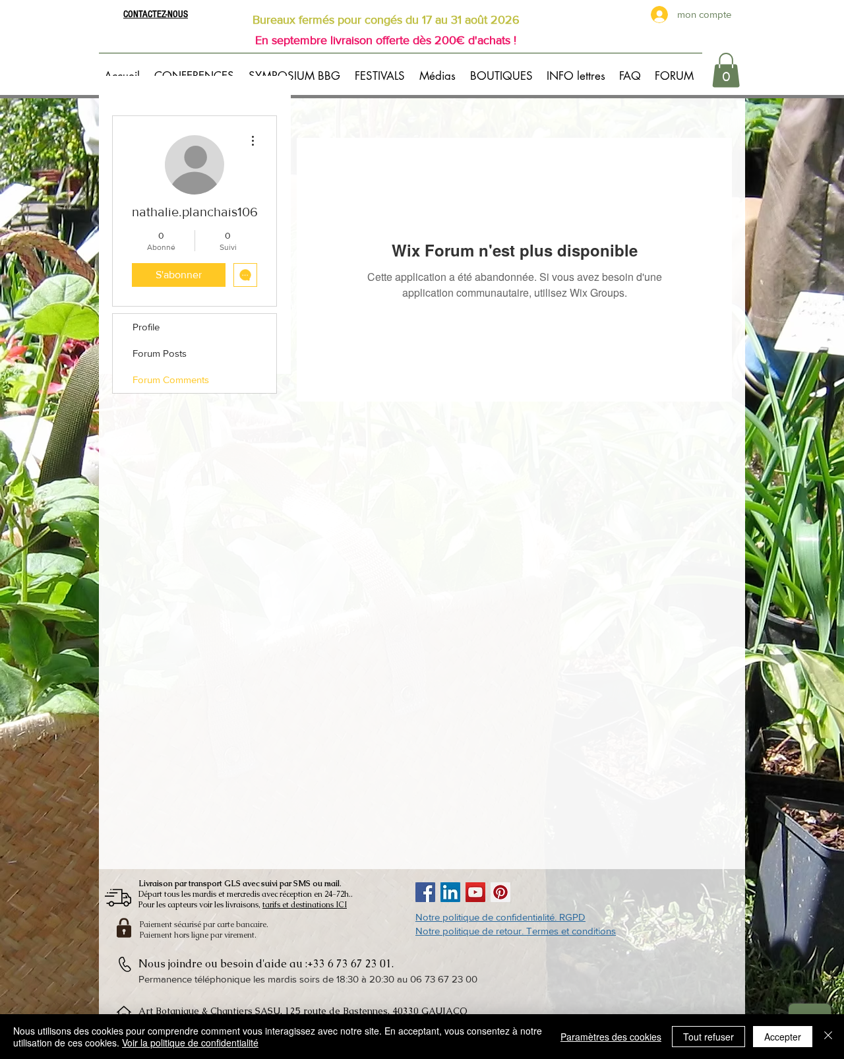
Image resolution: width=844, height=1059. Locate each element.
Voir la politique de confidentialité (190, 1042)
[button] (196, 70)
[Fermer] (828, 1036)
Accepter (782, 1036)
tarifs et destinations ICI (304, 904)
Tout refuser (708, 1036)
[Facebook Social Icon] (425, 892)
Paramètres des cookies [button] (610, 1036)
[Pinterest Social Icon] (500, 892)
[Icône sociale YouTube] (475, 892)
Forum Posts (160, 353)
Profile (146, 326)
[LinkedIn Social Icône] (450, 892)
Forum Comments (171, 379)
